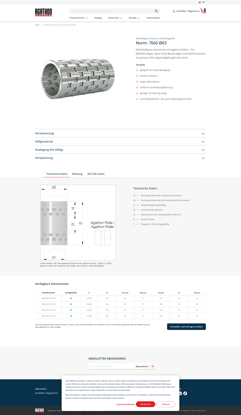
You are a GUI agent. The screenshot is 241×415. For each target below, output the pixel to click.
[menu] (118, 18)
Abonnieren (142, 366)
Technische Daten (56, 174)
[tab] (120, 133)
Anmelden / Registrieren (188, 11)
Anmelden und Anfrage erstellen (186, 326)
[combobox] (115, 11)
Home (37, 25)
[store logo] (43, 12)
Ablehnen (166, 404)
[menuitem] (79, 18)
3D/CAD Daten (95, 174)
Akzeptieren (145, 404)
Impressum (52, 410)
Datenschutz (61, 410)
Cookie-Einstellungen (125, 404)
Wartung (77, 174)
